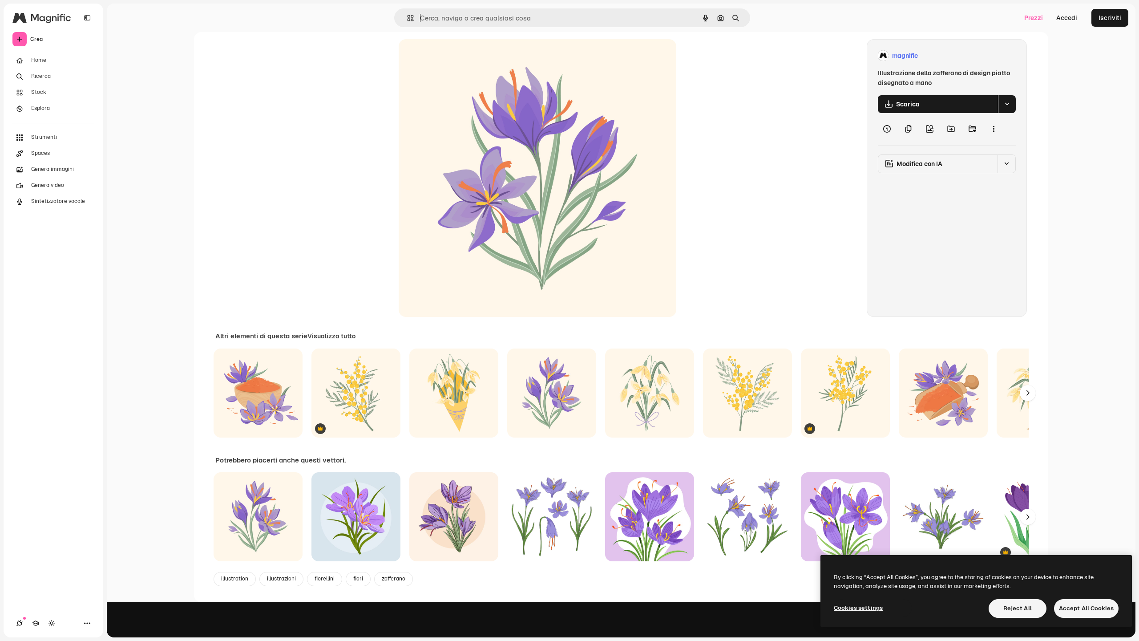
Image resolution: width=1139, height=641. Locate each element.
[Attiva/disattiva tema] (51, 623)
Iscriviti (1110, 18)
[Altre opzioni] (993, 129)
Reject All (1017, 608)
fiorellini (325, 578)
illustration (234, 578)
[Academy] (35, 623)
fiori (358, 578)
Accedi (1066, 18)
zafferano (393, 578)
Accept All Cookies (1086, 608)
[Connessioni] (19, 623)
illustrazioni (281, 578)
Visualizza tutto (331, 336)
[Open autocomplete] (407, 18)
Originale (457, 56)
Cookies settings (858, 608)
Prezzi (1033, 18)
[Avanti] (1028, 393)
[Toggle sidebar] (87, 18)
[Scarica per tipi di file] (1007, 104)
